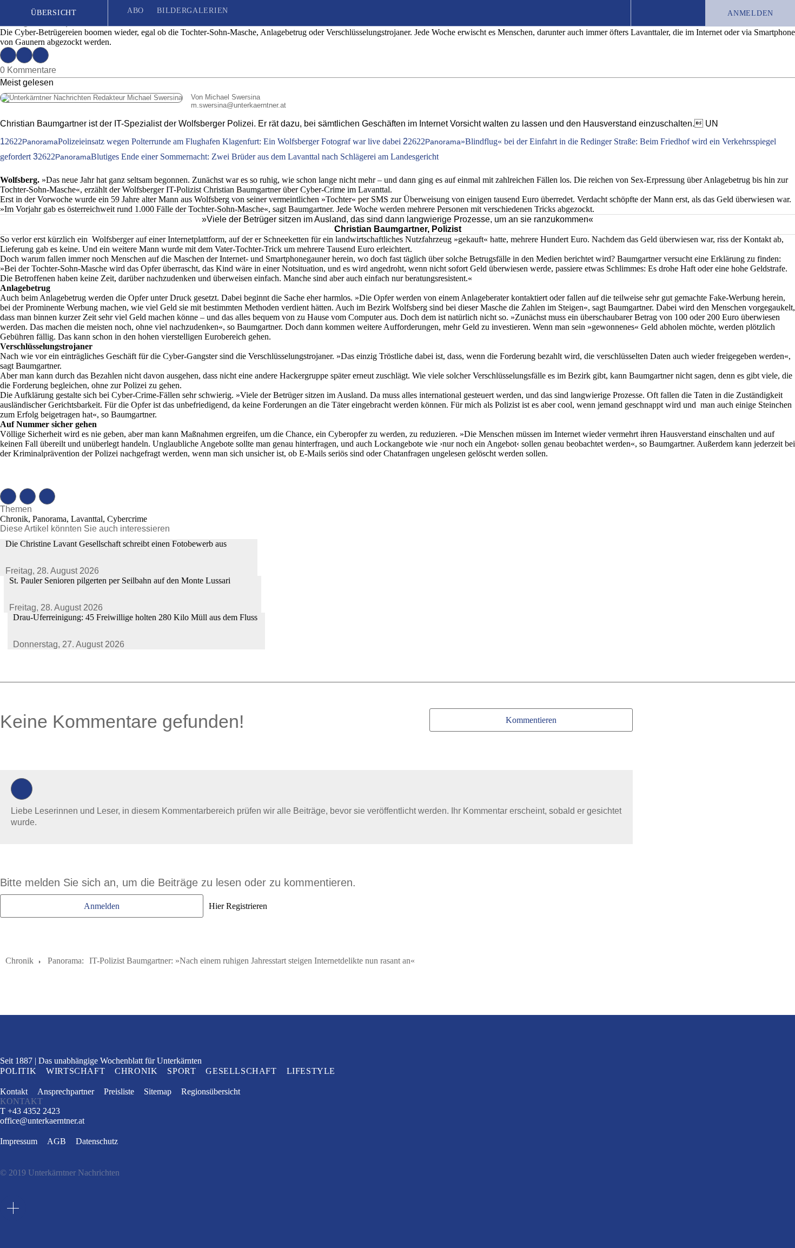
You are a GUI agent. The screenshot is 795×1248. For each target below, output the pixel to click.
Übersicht (53, 13)
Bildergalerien (192, 10)
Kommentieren (531, 720)
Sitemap (157, 1091)
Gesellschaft (241, 1071)
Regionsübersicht (210, 1091)
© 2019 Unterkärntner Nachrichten (60, 1172)
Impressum (18, 1141)
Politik (18, 1071)
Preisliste (119, 1091)
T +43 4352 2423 (30, 1111)
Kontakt (14, 1091)
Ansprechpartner (65, 1091)
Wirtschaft (75, 1071)
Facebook (8, 55)
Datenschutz (97, 1141)
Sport (181, 1071)
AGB (56, 1141)
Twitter (24, 55)
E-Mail (40, 55)
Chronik (19, 960)
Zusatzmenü (13, 1208)
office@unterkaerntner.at (42, 1121)
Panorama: (66, 960)
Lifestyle (311, 1071)
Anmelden (750, 13)
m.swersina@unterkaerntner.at (143, 105)
